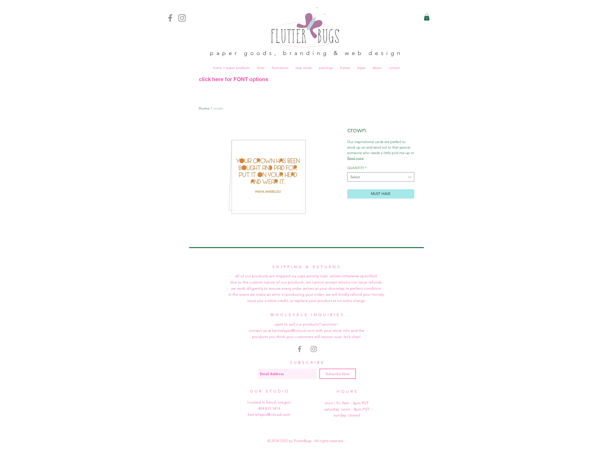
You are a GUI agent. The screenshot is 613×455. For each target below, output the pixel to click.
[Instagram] (182, 18)
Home (204, 108)
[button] (427, 17)
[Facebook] (170, 18)
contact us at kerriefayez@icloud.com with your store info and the (306, 330)
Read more (355, 158)
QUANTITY (357, 168)
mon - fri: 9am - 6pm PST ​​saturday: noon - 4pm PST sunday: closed (346, 409)
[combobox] (380, 177)
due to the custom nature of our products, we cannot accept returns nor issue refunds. (306, 282)
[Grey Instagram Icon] (314, 349)
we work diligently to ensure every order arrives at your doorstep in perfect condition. (306, 288)
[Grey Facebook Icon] (299, 349)
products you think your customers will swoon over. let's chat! (306, 336)
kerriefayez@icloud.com (269, 414)
